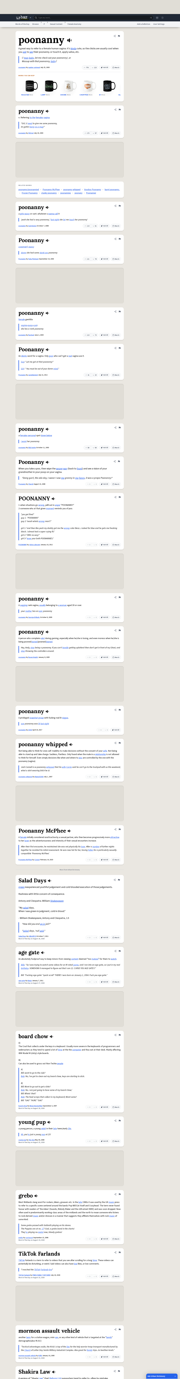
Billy (23, 964)
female (21, 319)
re (29, 1134)
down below (46, 435)
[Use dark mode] (162, 17)
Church (27, 1350)
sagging (23, 605)
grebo (20, 1237)
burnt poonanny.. (112, 189)
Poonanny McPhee (51, 189)
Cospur (37, 859)
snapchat (34, 717)
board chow (22, 1106)
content (74, 959)
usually (42, 605)
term (28, 1337)
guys (51, 356)
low (75, 1263)
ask (24, 52)
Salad (26, 931)
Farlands (44, 1269)
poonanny (22, 67)
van (56, 1337)
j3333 (30, 730)
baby (31, 58)
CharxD (30, 484)
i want (24, 441)
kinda (73, 48)
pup (43, 1134)
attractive (114, 837)
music (111, 1202)
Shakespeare (57, 901)
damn (23, 252)
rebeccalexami (34, 544)
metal (40, 1232)
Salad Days (22, 936)
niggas (65, 717)
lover (26, 840)
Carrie (69, 767)
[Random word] (150, 17)
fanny (82, 478)
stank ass (44, 252)
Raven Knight (33, 657)
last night (55, 219)
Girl (22, 368)
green (21, 887)
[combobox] (93, 17)
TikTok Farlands (24, 1275)
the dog (32, 1140)
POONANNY (22, 544)
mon (26, 58)
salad (26, 908)
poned (34, 641)
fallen (90, 850)
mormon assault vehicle (27, 1355)
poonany (78, 193)
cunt (35, 325)
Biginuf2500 (39, 777)
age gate (21, 980)
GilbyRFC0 (32, 936)
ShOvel (31, 133)
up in (42, 924)
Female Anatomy (74, 24)
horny (32, 126)
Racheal (31, 335)
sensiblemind (33, 375)
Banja (30, 980)
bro (50, 1269)
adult (43, 1128)
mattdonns (32, 226)
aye (22, 723)
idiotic (24, 356)
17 (43, 1228)
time (60, 1049)
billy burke (32, 447)
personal (32, 435)
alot (43, 638)
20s (69, 1128)
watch (113, 959)
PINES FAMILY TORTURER (41, 1275)
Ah (22, 1134)
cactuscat (29, 1237)
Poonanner (91, 193)
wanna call (53, 213)
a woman (62, 605)
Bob (22, 1076)
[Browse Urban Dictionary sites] (23, 17)
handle (65, 647)
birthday (25, 968)
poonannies (65, 193)
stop (32, 647)
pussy (27, 213)
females (39, 117)
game (76, 964)
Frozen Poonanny (30, 193)
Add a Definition (143, 24)
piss (80, 757)
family (109, 1337)
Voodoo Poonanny (92, 189)
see (31, 52)
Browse (35, 24)
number (95, 846)
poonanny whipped (71, 189)
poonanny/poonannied (28, 189)
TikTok (21, 1260)
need (30, 123)
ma (62, 478)
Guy (22, 361)
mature (95, 959)
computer (76, 1049)
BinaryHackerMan (36, 1106)
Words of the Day (22, 24)
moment (50, 508)
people (60, 1063)
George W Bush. (34, 617)
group (41, 717)
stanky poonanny (49, 193)
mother (28, 611)
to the (32, 117)
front (79, 468)
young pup (22, 1140)
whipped (50, 767)
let (64, 219)
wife (105, 750)
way (65, 468)
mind (55, 368)
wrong (59, 468)
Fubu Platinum (33, 259)
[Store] (157, 17)
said (42, 931)
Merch (117, 67)
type (83, 846)
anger (57, 505)
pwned (49, 641)
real (70, 356)
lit (39, 723)
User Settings (159, 24)
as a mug (39, 126)
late (55, 1128)
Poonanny (22, 259)
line (68, 1346)
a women (22, 246)
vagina (47, 117)
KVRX (40, 1355)
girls (22, 213)
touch (71, 219)
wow (29, 538)
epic (41, 611)
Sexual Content (56, 24)
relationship (100, 754)
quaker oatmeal (34, 67)
